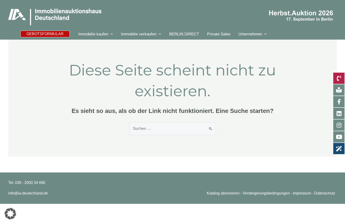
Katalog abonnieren (223, 193)
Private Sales (218, 34)
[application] (110, 34)
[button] (45, 34)
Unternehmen (250, 34)
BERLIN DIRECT (184, 34)
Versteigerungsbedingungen (266, 193)
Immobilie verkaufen (138, 34)
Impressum (302, 193)
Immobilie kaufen (93, 34)
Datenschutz (324, 193)
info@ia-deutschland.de (28, 193)
